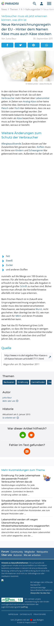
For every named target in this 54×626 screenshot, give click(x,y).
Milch (18, 315)
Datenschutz (26, 614)
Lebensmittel (42, 98)
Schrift (23, 286)
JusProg (24, 607)
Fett (8, 256)
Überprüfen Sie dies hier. (40, 593)
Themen (14, 9)
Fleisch (4, 108)
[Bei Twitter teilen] (21, 45)
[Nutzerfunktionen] (41, 3)
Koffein (40, 147)
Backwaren (9, 382)
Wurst (39, 309)
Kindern (19, 150)
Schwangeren (36, 150)
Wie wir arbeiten (32, 555)
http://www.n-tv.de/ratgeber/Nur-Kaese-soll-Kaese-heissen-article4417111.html (25, 357)
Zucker (9, 265)
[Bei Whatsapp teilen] (47, 45)
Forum (5, 551)
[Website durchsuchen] (34, 3)
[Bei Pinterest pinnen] (34, 45)
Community (17, 551)
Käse (19, 118)
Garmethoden (38, 382)
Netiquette (42, 551)
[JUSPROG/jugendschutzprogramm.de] (12, 600)
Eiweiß (9, 260)
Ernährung (23, 382)
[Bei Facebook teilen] (7, 45)
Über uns (6, 555)
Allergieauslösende (11, 143)
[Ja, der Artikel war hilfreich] (23, 435)
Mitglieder (30, 551)
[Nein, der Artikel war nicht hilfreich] (31, 435)
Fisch (17, 108)
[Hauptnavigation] (49, 3)
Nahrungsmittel (32, 9)
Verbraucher (8, 98)
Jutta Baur (7, 397)
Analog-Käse (29, 101)
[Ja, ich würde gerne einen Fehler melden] (27, 451)
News (4, 9)
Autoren (17, 555)
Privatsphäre (40, 614)
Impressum (13, 614)
